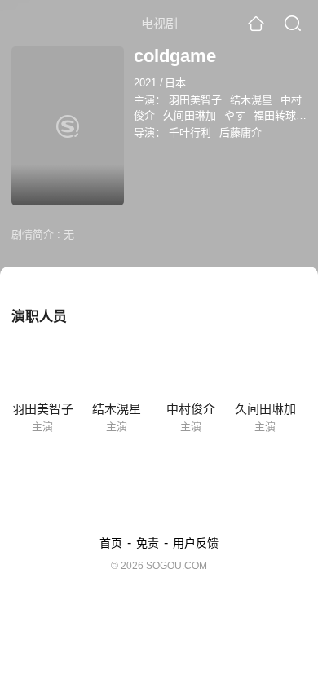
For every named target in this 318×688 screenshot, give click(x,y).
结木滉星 (251, 100)
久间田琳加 (189, 115)
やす (234, 115)
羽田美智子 (195, 100)
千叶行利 (190, 132)
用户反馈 (196, 542)
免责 (147, 542)
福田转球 (275, 115)
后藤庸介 (240, 132)
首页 (110, 542)
